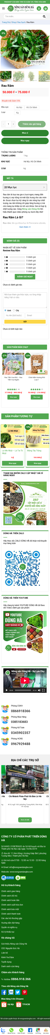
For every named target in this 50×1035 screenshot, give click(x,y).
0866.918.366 (21, 979)
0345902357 (20, 733)
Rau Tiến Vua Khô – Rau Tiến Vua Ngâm (13, 378)
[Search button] (44, 16)
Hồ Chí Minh (36, 161)
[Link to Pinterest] (24, 992)
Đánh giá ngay (25, 276)
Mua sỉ (25, 133)
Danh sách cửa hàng (10, 966)
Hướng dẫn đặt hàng (10, 923)
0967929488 (20, 744)
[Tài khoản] (39, 8)
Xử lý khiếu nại (7, 932)
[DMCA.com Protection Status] (20, 877)
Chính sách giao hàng (10, 891)
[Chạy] (6, 690)
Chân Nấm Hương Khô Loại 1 (36, 378)
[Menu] (3, 8)
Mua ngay (13, 397)
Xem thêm (23, 227)
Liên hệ (4, 953)
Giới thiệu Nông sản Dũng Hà (14, 944)
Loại (3, 112)
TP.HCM (26, 1004)
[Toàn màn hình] (43, 690)
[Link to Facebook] (4, 992)
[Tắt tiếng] (39, 690)
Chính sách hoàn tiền (10, 900)
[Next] (46, 49)
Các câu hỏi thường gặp (11, 918)
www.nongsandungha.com (21, 872)
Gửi (25, 322)
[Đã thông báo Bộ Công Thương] (7, 877)
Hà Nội (27, 161)
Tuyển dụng (6, 962)
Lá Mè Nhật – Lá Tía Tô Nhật (12, 452)
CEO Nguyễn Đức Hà (10, 948)
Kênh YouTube (7, 957)
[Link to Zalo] (11, 992)
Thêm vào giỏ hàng (32, 124)
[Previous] (4, 49)
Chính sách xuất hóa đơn (12, 905)
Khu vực (4, 107)
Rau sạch (21, 22)
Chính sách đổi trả (9, 896)
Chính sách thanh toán (11, 914)
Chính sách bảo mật (10, 909)
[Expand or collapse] (44, 187)
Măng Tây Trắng (34, 450)
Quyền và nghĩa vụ (9, 927)
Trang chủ (6, 22)
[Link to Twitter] (18, 992)
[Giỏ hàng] (45, 8)
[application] (25, 680)
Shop (14, 22)
